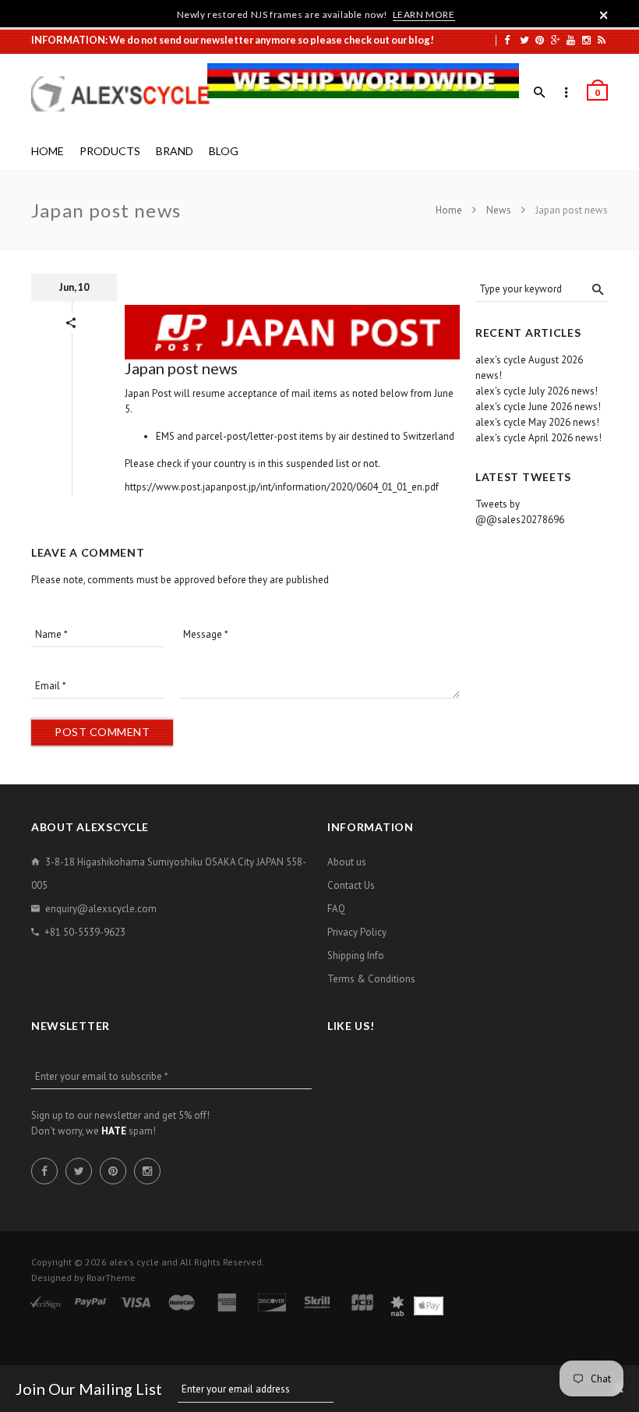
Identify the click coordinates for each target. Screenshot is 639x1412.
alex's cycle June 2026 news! (538, 406)
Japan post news (181, 368)
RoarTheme (111, 1277)
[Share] (71, 323)
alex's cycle (134, 1262)
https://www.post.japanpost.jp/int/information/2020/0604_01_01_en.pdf (282, 487)
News (498, 210)
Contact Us (351, 885)
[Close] (604, 15)
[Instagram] (586, 40)
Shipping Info (355, 955)
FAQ (336, 908)
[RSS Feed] (601, 40)
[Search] (539, 92)
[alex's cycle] (128, 93)
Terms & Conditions (371, 979)
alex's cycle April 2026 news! (538, 437)
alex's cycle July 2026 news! (536, 391)
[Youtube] (571, 40)
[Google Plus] (555, 40)
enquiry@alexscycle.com (101, 908)
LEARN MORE (424, 14)
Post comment (102, 731)
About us (346, 862)
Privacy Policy (357, 932)
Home (450, 210)
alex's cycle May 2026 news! (537, 422)
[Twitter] (524, 40)
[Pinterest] (539, 40)
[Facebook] (507, 40)
